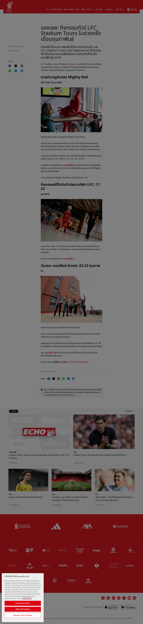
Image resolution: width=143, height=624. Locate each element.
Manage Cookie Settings (22, 615)
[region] (23, 597)
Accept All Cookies (22, 603)
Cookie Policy (27, 598)
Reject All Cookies (23, 609)
